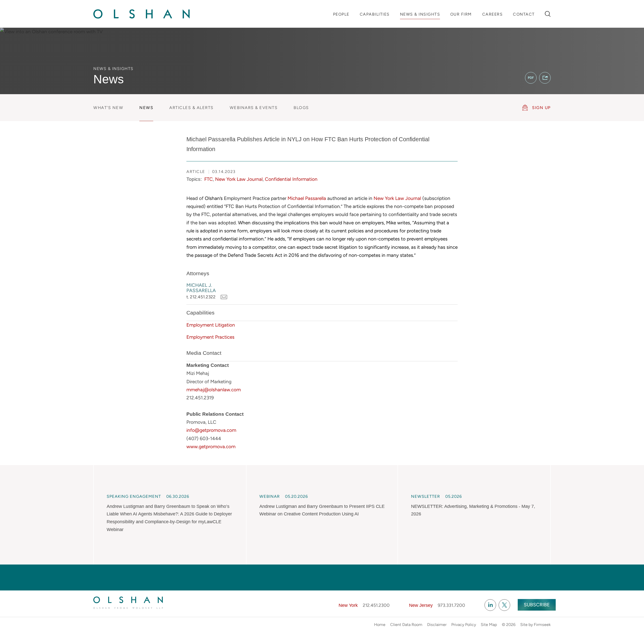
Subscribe (537, 605)
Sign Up (541, 107)
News (146, 107)
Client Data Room (406, 624)
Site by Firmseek (535, 624)
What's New (108, 107)
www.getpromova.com (210, 446)
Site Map (489, 624)
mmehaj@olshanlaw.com (213, 390)
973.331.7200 (451, 605)
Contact (524, 14)
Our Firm (461, 14)
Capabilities (375, 14)
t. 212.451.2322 (201, 296)
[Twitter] (504, 605)
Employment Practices (210, 337)
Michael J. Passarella (201, 287)
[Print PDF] (531, 78)
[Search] (548, 14)
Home (379, 624)
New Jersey (421, 605)
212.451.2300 (376, 605)
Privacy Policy (463, 624)
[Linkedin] (490, 605)
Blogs (301, 107)
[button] (545, 78)
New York (348, 605)
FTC (208, 179)
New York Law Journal (239, 179)
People (341, 14)
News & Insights (420, 14)
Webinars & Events (254, 107)
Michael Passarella (307, 198)
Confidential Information (291, 179)
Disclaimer (437, 624)
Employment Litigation (210, 325)
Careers (492, 14)
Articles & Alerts (191, 107)
